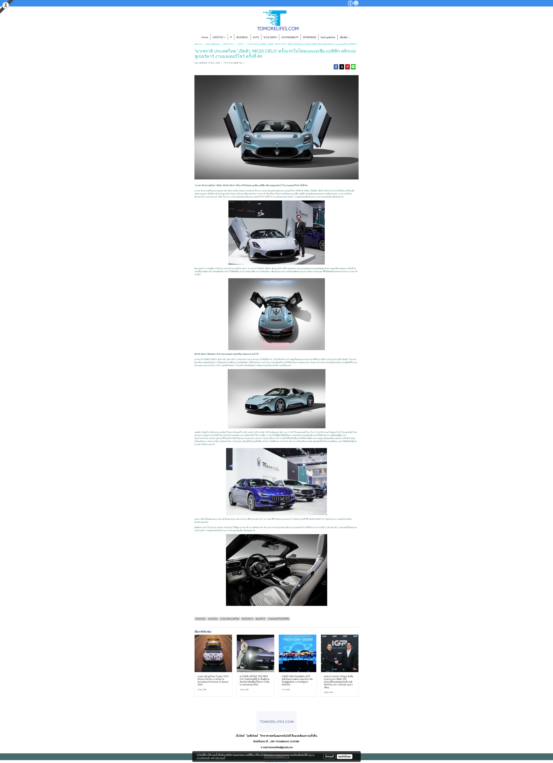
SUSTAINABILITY (290, 37)
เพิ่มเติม (344, 37)
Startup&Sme (328, 37)
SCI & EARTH (270, 37)
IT (231, 37)
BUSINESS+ (242, 37)
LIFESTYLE (218, 37)
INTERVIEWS (309, 37)
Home (204, 37)
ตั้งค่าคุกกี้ (329, 756)
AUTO (256, 37)
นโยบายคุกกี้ (220, 758)
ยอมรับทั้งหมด (345, 756)
